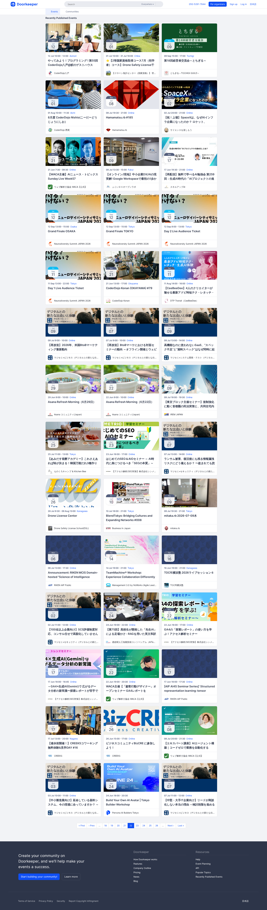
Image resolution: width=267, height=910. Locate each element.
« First (82, 825)
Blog (136, 881)
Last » (181, 825)
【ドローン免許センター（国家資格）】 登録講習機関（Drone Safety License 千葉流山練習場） (134, 73)
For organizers (217, 4)
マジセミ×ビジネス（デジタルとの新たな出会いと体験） (76, 357)
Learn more (71, 876)
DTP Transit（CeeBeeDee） (184, 300)
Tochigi (190, 56)
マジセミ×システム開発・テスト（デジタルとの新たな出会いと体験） (192, 357)
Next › (171, 825)
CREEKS (58, 755)
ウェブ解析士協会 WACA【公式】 (70, 187)
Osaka (73, 226)
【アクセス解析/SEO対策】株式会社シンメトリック (134, 471)
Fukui (130, 169)
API (197, 868)
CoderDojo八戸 (61, 73)
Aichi (72, 112)
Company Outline (142, 868)
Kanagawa (82, 511)
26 (156, 825)
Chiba (137, 56)
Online (131, 112)
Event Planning (203, 863)
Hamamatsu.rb (119, 130)
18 (105, 825)
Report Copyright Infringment (83, 901)
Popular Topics (203, 872)
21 (124, 825)
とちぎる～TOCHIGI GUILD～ (184, 73)
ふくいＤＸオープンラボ (124, 187)
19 (112, 825)
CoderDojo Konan (121, 300)
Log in (244, 4)
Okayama (133, 283)
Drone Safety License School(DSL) (71, 528)
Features (138, 863)
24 (143, 825)
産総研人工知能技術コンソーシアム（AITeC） (134, 642)
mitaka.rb (175, 528)
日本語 (253, 4)
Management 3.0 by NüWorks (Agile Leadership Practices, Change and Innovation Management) (134, 585)
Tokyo (131, 226)
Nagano (74, 738)
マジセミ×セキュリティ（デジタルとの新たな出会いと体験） (192, 471)
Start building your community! (39, 876)
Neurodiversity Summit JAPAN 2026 (72, 243)
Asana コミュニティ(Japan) (68, 414)
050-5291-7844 (197, 4)
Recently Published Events (209, 876)
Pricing (137, 872)
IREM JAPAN (176, 414)
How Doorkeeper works (145, 859)
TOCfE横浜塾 (176, 585)
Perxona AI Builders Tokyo (125, 812)
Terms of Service (26, 901)
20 (118, 825)
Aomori (73, 56)
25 (150, 825)
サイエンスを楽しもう (181, 130)
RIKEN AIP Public (62, 585)
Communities (72, 11)
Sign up (233, 4)
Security (61, 901)
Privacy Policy (46, 901)
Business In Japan (121, 528)
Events (54, 11)
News (136, 876)
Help (198, 859)
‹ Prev (92, 825)
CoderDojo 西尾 (62, 130)
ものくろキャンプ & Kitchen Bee (70, 471)
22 (131, 825)
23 (137, 825)
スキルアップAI (177, 187)
